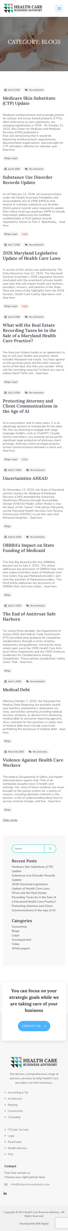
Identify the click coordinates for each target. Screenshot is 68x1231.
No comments (36, 89)
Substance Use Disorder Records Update (28, 179)
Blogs (7, 158)
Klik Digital (42, 1223)
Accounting (19, 927)
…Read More (41, 373)
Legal (14, 158)
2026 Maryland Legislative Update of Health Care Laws (31, 255)
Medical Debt (16, 689)
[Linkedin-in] (5, 1193)
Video (16, 944)
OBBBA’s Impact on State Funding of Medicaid (28, 547)
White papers (21, 948)
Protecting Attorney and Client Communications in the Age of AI (30, 406)
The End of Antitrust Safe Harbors (29, 616)
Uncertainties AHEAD (25, 478)
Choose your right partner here (25, 1177)
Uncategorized (21, 940)
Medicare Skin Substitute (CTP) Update (29, 100)
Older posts (10, 820)
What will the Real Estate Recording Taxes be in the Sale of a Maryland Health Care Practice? (29, 333)
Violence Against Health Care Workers (33, 762)
